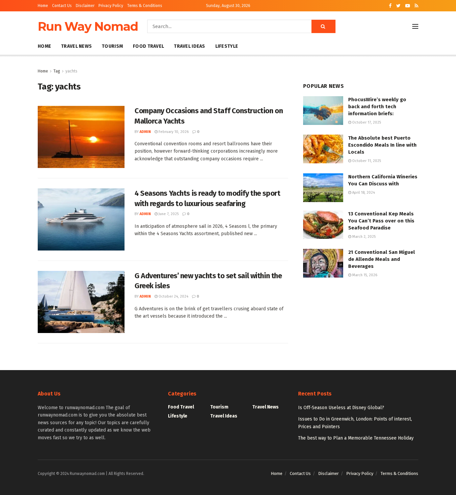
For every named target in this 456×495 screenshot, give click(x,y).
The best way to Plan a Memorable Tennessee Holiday (356, 438)
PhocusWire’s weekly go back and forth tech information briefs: (377, 107)
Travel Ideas (189, 46)
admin (145, 132)
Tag (56, 71)
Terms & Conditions (144, 5)
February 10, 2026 (173, 132)
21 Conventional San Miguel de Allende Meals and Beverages (381, 259)
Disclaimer (85, 5)
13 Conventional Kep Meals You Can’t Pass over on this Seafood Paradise (381, 221)
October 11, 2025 (366, 161)
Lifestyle (226, 46)
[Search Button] (323, 26)
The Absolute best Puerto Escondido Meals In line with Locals (382, 145)
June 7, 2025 (168, 214)
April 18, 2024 (363, 192)
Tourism (112, 46)
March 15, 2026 (364, 275)
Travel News (76, 46)
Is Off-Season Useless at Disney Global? (341, 407)
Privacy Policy (110, 5)
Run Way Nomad (88, 26)
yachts (71, 71)
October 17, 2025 (366, 122)
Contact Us (62, 5)
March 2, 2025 (363, 236)
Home (43, 5)
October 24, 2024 (173, 296)
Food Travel (148, 46)
